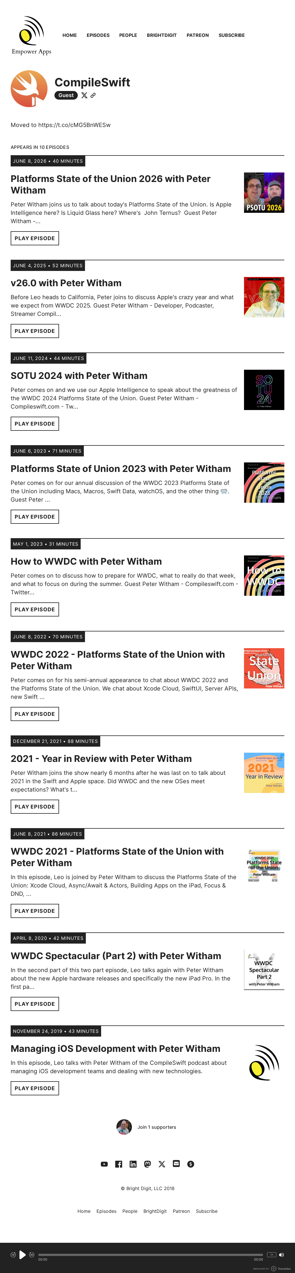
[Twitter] (84, 95)
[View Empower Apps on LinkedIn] (133, 1164)
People (128, 35)
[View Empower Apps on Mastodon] (147, 1164)
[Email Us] (176, 1163)
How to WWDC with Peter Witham (86, 561)
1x (271, 1254)
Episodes (98, 35)
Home (70, 35)
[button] (150, 1255)
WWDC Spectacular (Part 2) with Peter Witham (116, 955)
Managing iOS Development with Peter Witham (115, 1048)
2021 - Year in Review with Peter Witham (101, 758)
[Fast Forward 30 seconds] (31, 1254)
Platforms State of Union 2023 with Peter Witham (121, 468)
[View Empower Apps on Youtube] (104, 1164)
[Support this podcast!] (190, 1164)
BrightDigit (162, 35)
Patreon (198, 35)
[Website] (93, 95)
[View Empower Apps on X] (161, 1164)
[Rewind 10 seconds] (13, 1254)
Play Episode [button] (35, 238)
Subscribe (232, 35)
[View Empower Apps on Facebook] (118, 1164)
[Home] (31, 35)
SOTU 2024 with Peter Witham (79, 375)
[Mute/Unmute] (281, 1255)
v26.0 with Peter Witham (66, 283)
